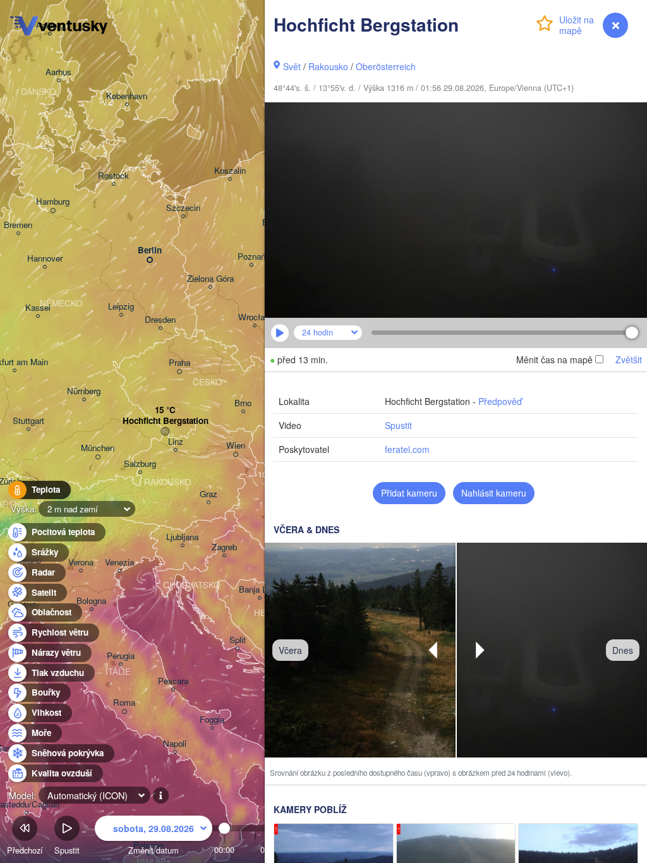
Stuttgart (28, 421)
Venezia (119, 562)
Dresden (160, 320)
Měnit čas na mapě (554, 359)
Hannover (45, 258)
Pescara (173, 681)
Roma (124, 702)
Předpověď (500, 401)
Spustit (398, 425)
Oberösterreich (386, 66)
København (126, 96)
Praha (179, 363)
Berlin (150, 250)
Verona (81, 562)
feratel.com (407, 449)
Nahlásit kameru (493, 492)
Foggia (212, 720)
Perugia (121, 656)
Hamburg (53, 201)
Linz (175, 442)
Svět (292, 66)
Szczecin (183, 208)
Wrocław (254, 317)
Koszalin (230, 171)
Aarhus (58, 72)
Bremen (18, 225)
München (97, 448)
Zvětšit (628, 359)
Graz (208, 494)
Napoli (174, 744)
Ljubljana (182, 537)
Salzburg (140, 464)
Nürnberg (83, 391)
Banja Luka (259, 589)
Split (237, 640)
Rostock (113, 176)
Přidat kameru (409, 492)
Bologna (91, 601)
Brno (242, 403)
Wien (235, 445)
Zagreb (224, 547)
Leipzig (121, 306)
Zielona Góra (210, 279)
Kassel (38, 308)
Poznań (251, 256)
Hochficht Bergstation (166, 421)
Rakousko (328, 66)
